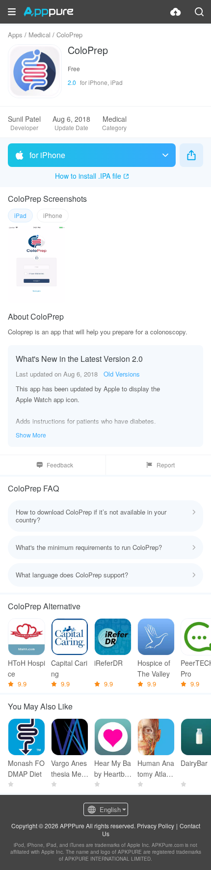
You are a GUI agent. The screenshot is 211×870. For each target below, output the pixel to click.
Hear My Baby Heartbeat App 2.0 (112, 768)
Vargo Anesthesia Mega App (69, 768)
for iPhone (47, 155)
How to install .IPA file (88, 176)
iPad (20, 215)
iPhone (52, 215)
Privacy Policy (155, 825)
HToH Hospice (26, 668)
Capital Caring (69, 668)
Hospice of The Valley (153, 668)
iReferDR (108, 663)
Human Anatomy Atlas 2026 (155, 768)
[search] (199, 12)
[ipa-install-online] (175, 12)
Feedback (60, 465)
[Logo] (48, 12)
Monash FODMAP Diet (26, 768)
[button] (12, 12)
